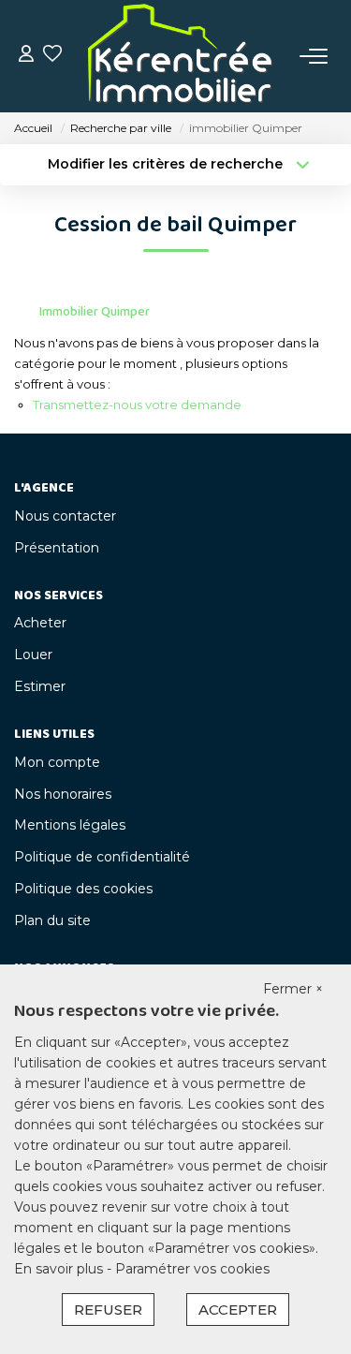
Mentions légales (69, 825)
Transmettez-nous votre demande (137, 404)
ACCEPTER (237, 1309)
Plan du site (52, 920)
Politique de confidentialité (102, 856)
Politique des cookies (83, 888)
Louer (33, 654)
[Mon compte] (26, 55)
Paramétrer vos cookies (192, 1268)
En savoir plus (60, 1268)
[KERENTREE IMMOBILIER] (180, 56)
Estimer (40, 686)
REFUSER (108, 1309)
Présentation (56, 547)
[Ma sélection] (52, 55)
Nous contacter (65, 516)
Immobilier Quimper (94, 312)
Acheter (40, 622)
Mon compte (57, 762)
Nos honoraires (62, 794)
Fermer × (293, 988)
